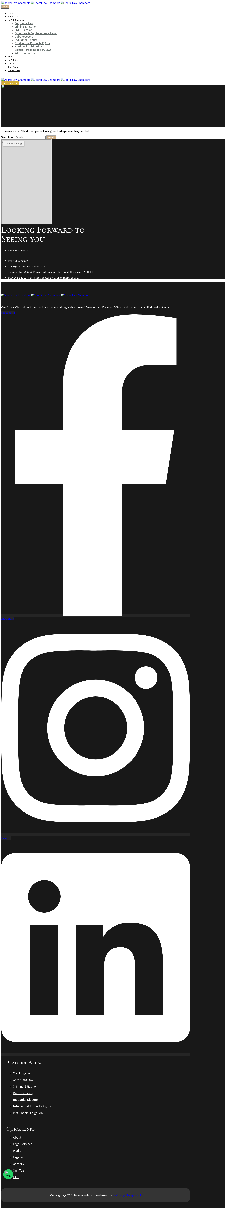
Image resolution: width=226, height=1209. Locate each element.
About (17, 1137)
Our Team (13, 67)
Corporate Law (24, 23)
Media (11, 56)
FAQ (16, 1177)
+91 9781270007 (18, 250)
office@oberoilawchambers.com (27, 266)
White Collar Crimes (27, 53)
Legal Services (16, 20)
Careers (12, 63)
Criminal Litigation (26, 26)
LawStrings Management (126, 1195)
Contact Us (14, 70)
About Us (13, 16)
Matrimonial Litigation (28, 46)
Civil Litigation (23, 30)
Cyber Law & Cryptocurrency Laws (36, 33)
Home (11, 13)
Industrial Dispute (26, 40)
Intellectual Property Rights (32, 43)
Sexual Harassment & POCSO (33, 49)
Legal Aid (13, 60)
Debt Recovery (24, 36)
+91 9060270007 (18, 260)
